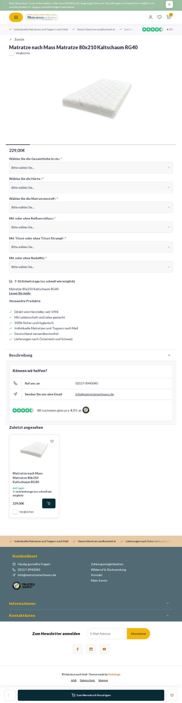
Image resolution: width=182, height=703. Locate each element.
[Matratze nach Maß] (41, 17)
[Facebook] (77, 649)
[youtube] (104, 649)
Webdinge (114, 674)
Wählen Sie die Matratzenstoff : (33, 198)
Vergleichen (23, 53)
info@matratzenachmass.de (94, 394)
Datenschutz (87, 680)
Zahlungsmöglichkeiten (107, 564)
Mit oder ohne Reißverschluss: (32, 218)
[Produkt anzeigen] (48, 503)
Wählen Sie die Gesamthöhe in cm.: (35, 159)
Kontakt (97, 575)
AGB (74, 680)
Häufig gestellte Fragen (34, 564)
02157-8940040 (86, 383)
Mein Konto (99, 580)
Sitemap (103, 680)
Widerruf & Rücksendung (108, 569)
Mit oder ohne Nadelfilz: (28, 258)
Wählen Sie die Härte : (26, 179)
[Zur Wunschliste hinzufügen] (52, 441)
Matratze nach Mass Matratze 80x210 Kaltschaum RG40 (28, 477)
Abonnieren (138, 633)
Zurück (19, 39)
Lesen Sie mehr (20, 293)
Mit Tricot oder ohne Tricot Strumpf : (37, 238)
